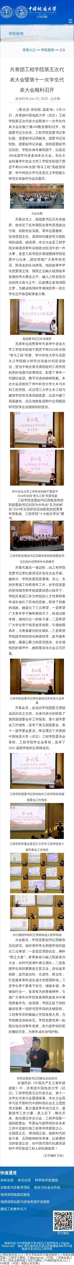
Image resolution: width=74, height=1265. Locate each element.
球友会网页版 (16, 1260)
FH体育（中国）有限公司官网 (19, 1263)
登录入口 (29, 50)
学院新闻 (47, 50)
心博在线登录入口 (11, 1254)
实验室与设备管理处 (15, 1187)
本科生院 (7, 1180)
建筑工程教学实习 (13, 1209)
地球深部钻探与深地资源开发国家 (25, 1201)
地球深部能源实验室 (15, 1194)
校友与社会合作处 (47, 1187)
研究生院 (24, 1180)
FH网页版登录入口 (56, 1260)
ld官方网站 (35, 1260)
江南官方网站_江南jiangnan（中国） (32, 1257)
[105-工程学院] (37, 12)
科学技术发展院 (46, 1180)
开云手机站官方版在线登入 (42, 1254)
